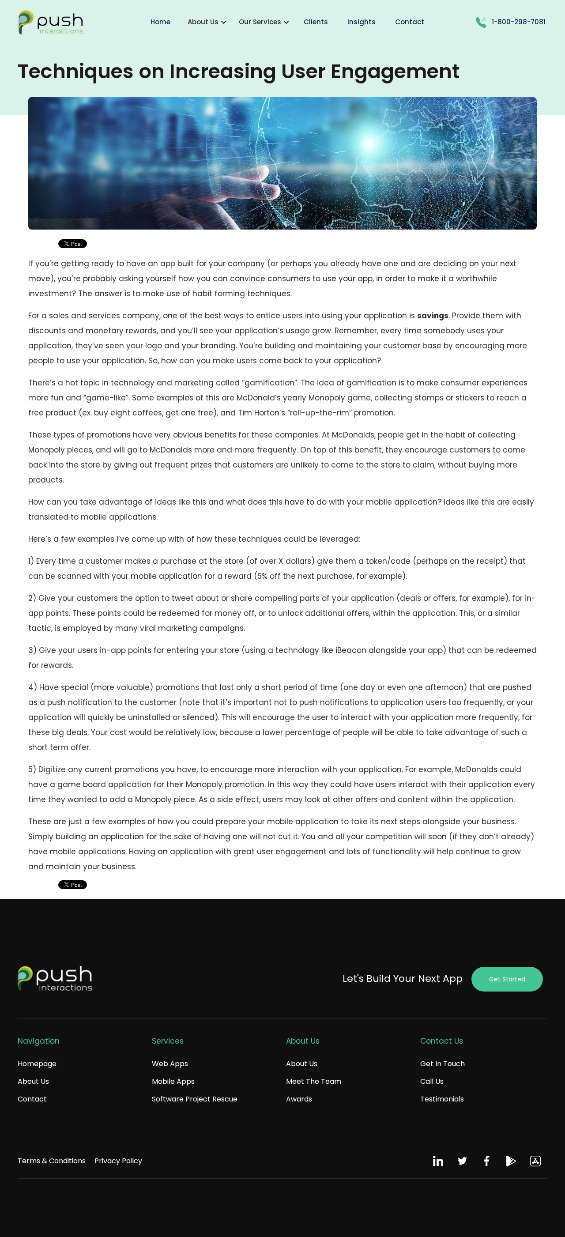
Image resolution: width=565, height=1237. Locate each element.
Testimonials (442, 1099)
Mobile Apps (173, 1081)
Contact (32, 1099)
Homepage (37, 1064)
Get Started (507, 979)
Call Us (432, 1081)
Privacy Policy (118, 1161)
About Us (33, 1081)
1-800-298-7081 (519, 21)
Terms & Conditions (52, 1161)
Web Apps (170, 1064)
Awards (299, 1099)
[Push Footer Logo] (55, 979)
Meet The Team (313, 1081)
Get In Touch (442, 1064)
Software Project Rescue (194, 1099)
